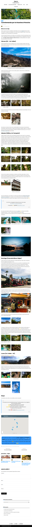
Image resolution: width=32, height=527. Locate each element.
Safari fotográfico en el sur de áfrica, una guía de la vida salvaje (26, 464)
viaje (18, 446)
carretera (3, 446)
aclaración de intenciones (12, 4)
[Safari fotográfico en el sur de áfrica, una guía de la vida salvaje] (26, 459)
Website (2, 488)
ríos (12, 446)
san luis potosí (14, 446)
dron (4, 446)
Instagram (27, 437)
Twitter (3, 439)
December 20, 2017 (20, 410)
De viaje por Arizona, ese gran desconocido (5, 462)
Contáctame (16, 6)
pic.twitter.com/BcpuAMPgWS (16, 203)
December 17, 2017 (21, 205)
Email (2, 484)
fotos (8, 446)
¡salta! (27, 4)
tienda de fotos (20, 4)
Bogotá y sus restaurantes (7, 513)
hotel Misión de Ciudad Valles (5, 130)
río (11, 446)
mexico (10, 446)
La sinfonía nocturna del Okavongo (15, 462)
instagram (5, 4)
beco (24, 4)
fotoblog (7, 446)
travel (17, 446)
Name (2, 480)
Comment (2, 473)
